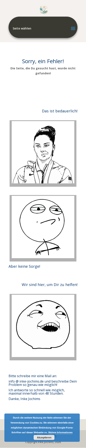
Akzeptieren (44, 437)
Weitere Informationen (60, 432)
